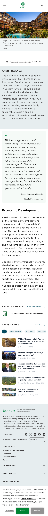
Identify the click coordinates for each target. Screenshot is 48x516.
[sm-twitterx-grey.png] (31, 434)
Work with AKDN (9, 457)
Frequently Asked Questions (13, 450)
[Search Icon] (42, 5)
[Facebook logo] (27, 434)
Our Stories (7, 453)
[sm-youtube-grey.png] (40, 434)
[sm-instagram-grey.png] (36, 434)
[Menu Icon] (4, 5)
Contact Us (8, 434)
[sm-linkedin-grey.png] (44, 434)
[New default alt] (9, 355)
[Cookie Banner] (24, 501)
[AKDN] (22, 5)
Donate (5, 460)
